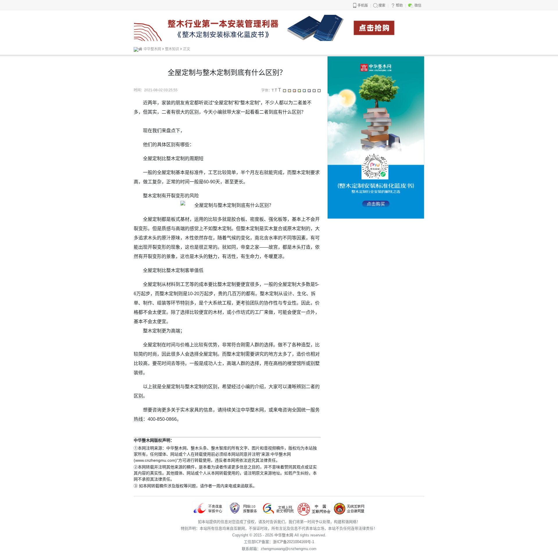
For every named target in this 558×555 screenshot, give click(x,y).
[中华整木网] (136, 49)
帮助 (399, 5)
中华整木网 (152, 49)
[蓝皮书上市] (279, 27)
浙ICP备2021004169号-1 (293, 542)
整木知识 (172, 49)
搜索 (381, 5)
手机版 (362, 5)
